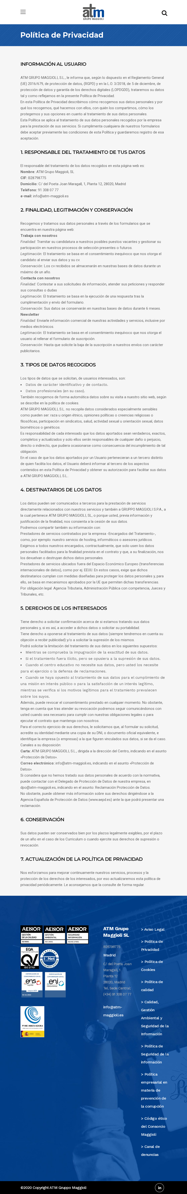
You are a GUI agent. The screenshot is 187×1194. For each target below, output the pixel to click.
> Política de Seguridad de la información (154, 1054)
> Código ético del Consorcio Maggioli (154, 1126)
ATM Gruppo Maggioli (67, 1187)
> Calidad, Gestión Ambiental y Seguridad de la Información (154, 1018)
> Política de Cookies (152, 965)
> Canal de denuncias (150, 1150)
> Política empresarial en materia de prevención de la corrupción (154, 1090)
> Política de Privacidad (152, 945)
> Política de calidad (152, 985)
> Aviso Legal (152, 929)
